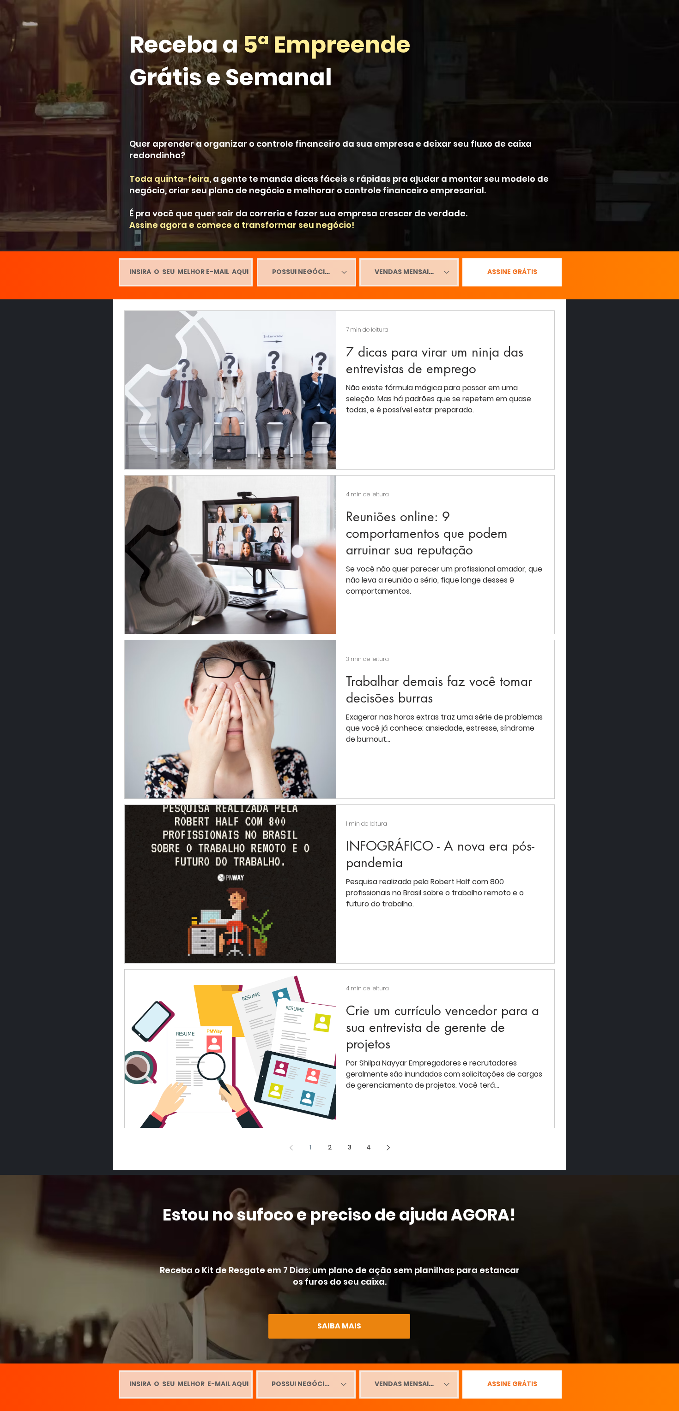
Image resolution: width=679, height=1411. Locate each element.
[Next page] (388, 1147)
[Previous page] (291, 1147)
